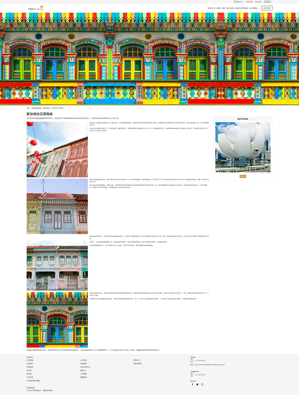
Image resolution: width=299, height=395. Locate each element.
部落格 (29, 374)
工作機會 (83, 374)
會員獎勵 (253, 8)
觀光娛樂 (230, 8)
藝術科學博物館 (241, 8)
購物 (218, 8)
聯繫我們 (83, 377)
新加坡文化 (46, 108)
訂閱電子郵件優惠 (33, 381)
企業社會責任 (85, 367)
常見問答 (30, 377)
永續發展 (83, 363)
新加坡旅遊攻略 (36, 108)
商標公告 (136, 360)
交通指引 (30, 363)
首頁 (28, 108)
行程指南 (30, 360)
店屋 (98, 123)
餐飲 (223, 8)
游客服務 (30, 367)
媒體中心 (83, 370)
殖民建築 (39, 118)
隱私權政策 (137, 363)
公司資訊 (83, 360)
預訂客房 (266, 8)
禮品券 (29, 370)
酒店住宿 (211, 8)
